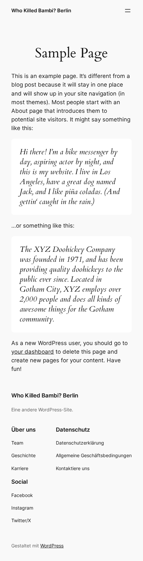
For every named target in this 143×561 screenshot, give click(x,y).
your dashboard (32, 351)
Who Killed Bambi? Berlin (41, 11)
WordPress (52, 545)
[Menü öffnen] (128, 11)
